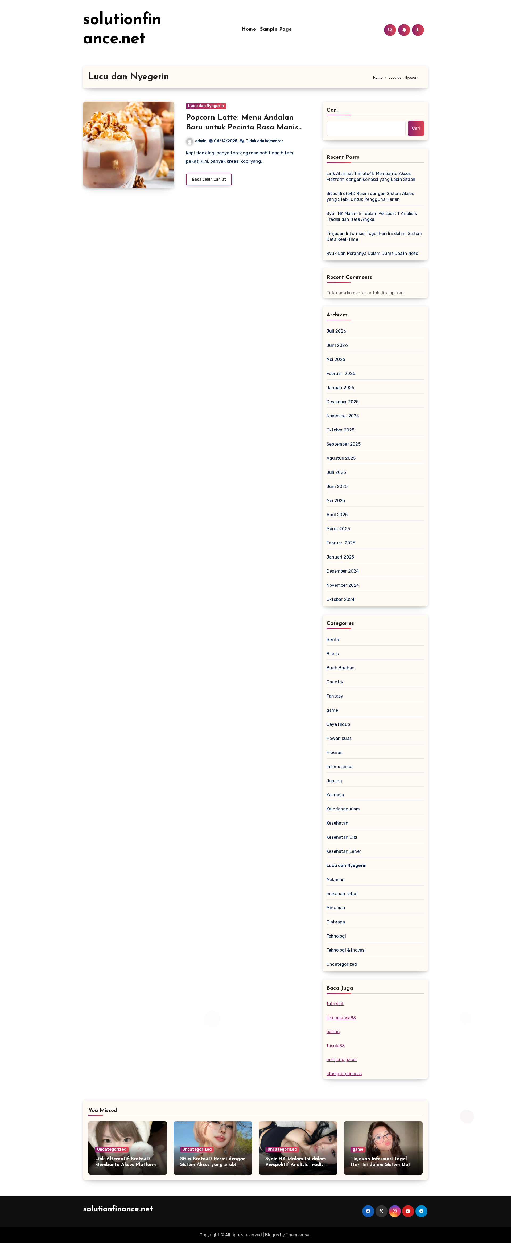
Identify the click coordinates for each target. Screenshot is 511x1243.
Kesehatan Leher (344, 851)
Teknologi (336, 936)
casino (333, 1031)
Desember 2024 (343, 571)
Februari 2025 (341, 542)
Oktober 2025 (340, 430)
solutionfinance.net (118, 1209)
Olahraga (336, 921)
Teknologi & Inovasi (346, 950)
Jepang (334, 780)
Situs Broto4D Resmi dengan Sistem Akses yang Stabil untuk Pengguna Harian (370, 196)
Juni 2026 (337, 345)
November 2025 (343, 415)
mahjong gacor (342, 1059)
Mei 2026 (336, 359)
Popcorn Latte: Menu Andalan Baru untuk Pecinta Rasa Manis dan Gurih (242, 127)
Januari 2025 (340, 557)
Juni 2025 (337, 486)
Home (249, 29)
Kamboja (335, 794)
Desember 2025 (343, 401)
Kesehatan (337, 823)
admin (201, 141)
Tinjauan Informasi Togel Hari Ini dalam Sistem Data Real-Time (374, 236)
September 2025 (344, 444)
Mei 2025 (336, 500)
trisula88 (336, 1045)
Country (335, 681)
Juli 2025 (336, 472)
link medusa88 (341, 1017)
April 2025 (337, 514)
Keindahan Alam (343, 809)
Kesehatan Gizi (342, 837)
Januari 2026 (340, 387)
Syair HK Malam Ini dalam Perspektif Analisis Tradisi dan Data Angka (372, 216)
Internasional (340, 766)
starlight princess (344, 1073)
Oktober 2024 (341, 599)
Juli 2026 (336, 331)
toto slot (335, 1003)
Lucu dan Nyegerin (206, 106)
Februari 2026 (341, 373)
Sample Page (276, 29)
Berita (333, 639)
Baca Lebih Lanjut (209, 179)
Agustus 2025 (341, 458)
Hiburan (335, 752)
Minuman (336, 907)
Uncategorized (342, 964)
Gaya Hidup (338, 724)
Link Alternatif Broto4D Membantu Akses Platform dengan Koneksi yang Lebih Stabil (371, 176)
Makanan (336, 879)
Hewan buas (339, 738)
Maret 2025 (338, 528)
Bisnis (333, 653)
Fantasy (335, 696)
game (332, 710)
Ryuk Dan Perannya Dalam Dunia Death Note (372, 253)
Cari (332, 110)
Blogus (272, 1234)
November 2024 (343, 585)
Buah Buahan (341, 667)
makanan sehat (342, 893)
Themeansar (298, 1234)
